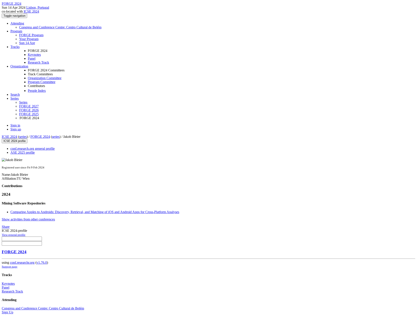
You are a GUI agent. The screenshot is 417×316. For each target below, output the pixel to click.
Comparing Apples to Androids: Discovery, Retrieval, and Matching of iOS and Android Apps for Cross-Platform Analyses (94, 212)
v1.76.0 (41, 262)
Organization (19, 66)
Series (23, 102)
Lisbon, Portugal (37, 7)
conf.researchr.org (22, 262)
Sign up (15, 129)
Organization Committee (44, 78)
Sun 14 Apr (27, 43)
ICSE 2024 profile (14, 141)
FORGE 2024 (40, 136)
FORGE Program (31, 35)
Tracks (15, 47)
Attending (17, 23)
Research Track (38, 62)
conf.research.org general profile (32, 148)
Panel (31, 58)
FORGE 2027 (29, 106)
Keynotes (34, 54)
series (23, 136)
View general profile (13, 234)
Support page (9, 266)
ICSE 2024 (31, 11)
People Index (37, 90)
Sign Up (7, 312)
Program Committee (41, 82)
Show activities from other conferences (28, 219)
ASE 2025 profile (22, 152)
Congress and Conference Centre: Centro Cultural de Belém (60, 27)
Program (16, 31)
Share (6, 227)
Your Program (28, 39)
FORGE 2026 (29, 110)
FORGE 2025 (29, 114)
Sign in (15, 125)
